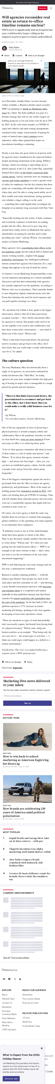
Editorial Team (8, 998)
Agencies (17, 667)
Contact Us (7, 1003)
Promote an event (30, 1003)
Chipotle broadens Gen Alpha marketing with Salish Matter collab (30, 850)
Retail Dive (27, 1022)
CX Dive (26, 1017)
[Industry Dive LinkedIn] (4, 979)
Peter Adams (14, 47)
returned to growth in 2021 (33, 490)
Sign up (27, 703)
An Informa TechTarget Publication (27, 2)
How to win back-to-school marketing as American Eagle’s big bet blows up (26, 760)
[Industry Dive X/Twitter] (14, 979)
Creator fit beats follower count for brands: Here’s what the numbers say (29, 876)
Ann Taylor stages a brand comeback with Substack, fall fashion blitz (25, 862)
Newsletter (7, 1007)
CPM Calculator (9, 1029)
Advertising (27, 994)
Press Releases (8, 1018)
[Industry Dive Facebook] (9, 979)
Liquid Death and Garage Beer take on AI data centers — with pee (29, 840)
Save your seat (11, 1078)
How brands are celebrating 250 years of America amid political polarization (24, 812)
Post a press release (20, 957)
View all (6, 957)
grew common (30, 136)
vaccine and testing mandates (15, 180)
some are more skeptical (31, 439)
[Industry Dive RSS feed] (20, 979)
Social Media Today (31, 1026)
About (4, 994)
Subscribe (42, 8)
